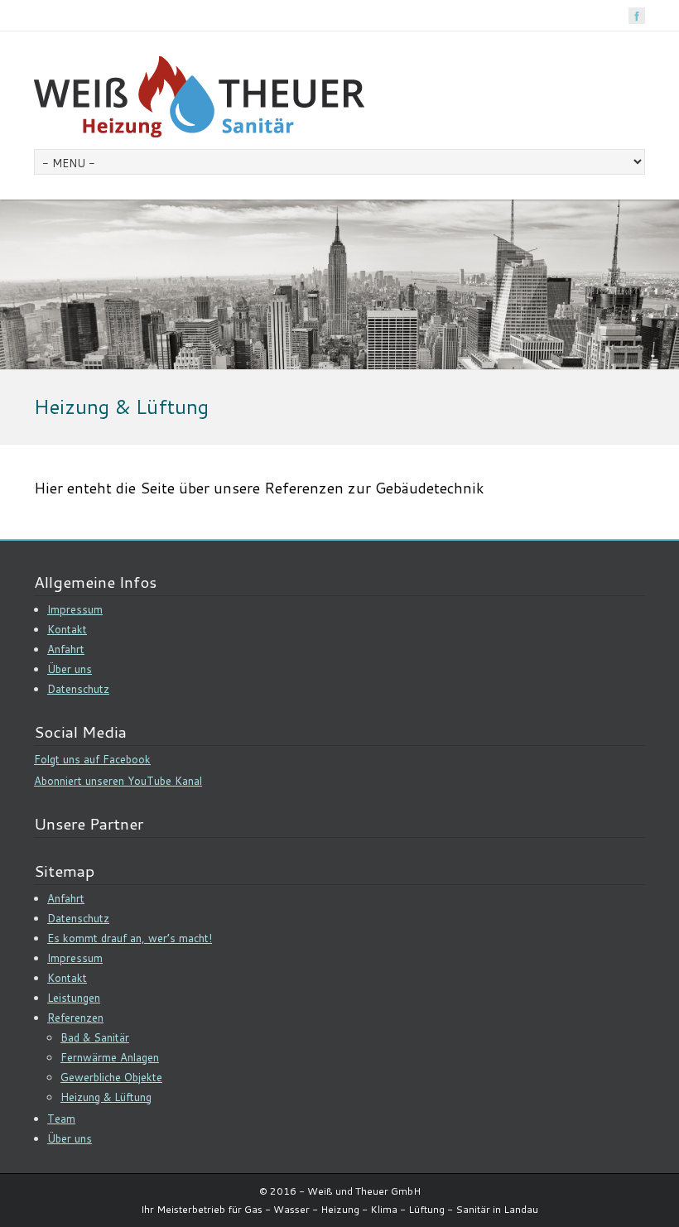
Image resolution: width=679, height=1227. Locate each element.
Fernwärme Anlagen (109, 1057)
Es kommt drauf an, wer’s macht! (129, 938)
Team (61, 1118)
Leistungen (73, 997)
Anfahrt (65, 649)
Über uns (69, 669)
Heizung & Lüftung (106, 1097)
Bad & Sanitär (94, 1037)
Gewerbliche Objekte (111, 1077)
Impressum (75, 609)
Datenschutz (78, 688)
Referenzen (75, 1017)
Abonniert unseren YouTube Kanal (118, 780)
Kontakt (67, 629)
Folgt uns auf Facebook (92, 759)
